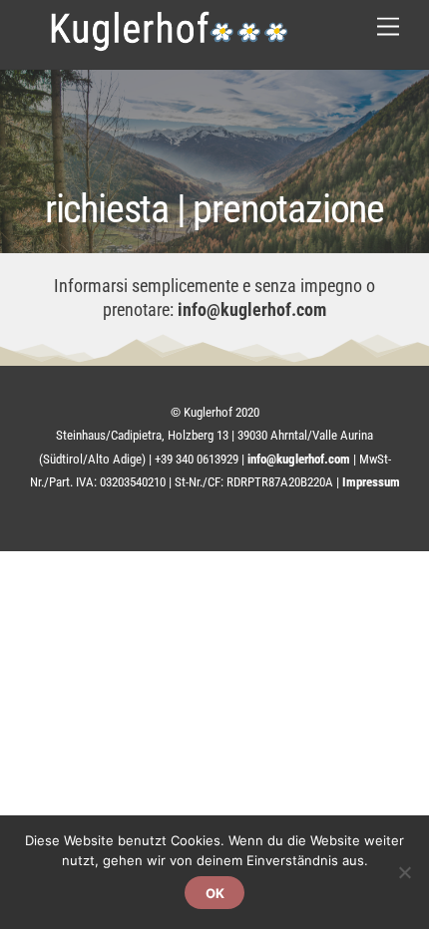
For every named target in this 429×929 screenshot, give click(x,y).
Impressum (371, 481)
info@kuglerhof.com (252, 309)
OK (215, 893)
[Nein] (404, 872)
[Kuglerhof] (169, 38)
